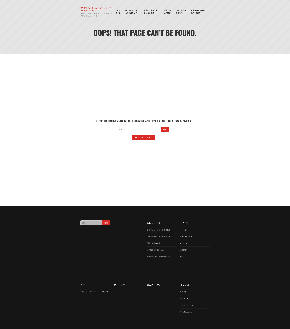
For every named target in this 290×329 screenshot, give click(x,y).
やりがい (183, 243)
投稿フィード (185, 298)
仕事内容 (183, 250)
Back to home (145, 137)
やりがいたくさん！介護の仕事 (131, 11)
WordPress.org (186, 312)
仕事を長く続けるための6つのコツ (199, 11)
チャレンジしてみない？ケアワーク (95, 9)
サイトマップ (118, 11)
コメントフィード (186, 305)
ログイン (183, 292)
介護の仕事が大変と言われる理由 (151, 11)
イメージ (183, 230)
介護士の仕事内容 (167, 11)
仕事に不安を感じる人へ (181, 11)
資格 (181, 256)
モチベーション (186, 236)
